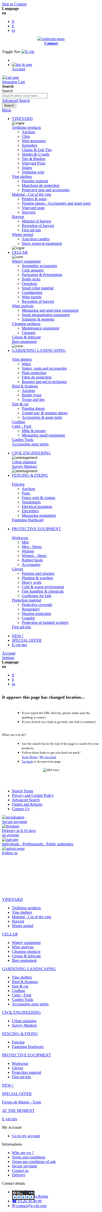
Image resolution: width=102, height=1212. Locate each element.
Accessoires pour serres (30, 444)
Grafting (18, 422)
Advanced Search (16, 100)
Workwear (20, 538)
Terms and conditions (28, 1157)
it (13, 26)
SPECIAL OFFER (27, 640)
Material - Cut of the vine (31, 194)
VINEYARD (22, 118)
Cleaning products (26, 324)
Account (8, 653)
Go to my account (26, 1136)
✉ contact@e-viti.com (29, 1206)
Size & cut (20, 404)
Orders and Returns (27, 804)
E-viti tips (19, 645)
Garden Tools (22, 440)
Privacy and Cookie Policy (33, 795)
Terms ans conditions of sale (34, 1161)
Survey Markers (24, 466)
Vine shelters (22, 176)
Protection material (26, 600)
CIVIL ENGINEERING (31, 453)
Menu (6, 110)
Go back (27, 761)
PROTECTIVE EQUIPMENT (36, 529)
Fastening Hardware (28, 520)
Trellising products (26, 127)
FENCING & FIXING (30, 475)
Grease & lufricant (26, 337)
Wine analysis (22, 306)
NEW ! (17, 636)
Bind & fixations (25, 386)
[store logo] (28, 52)
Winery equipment (26, 261)
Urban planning (24, 462)
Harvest (18, 217)
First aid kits (21, 627)
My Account (48, 757)
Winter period (22, 234)
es (13, 30)
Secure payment (24, 1166)
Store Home (29, 757)
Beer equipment (24, 341)
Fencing (18, 484)
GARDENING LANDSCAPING (39, 350)
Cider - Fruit (21, 426)
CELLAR (20, 252)
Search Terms (22, 791)
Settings (8, 658)
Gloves (17, 569)
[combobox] (25, 95)
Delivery (19, 1175)
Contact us (20, 1170)
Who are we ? (23, 1153)
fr (13, 21)
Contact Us (20, 809)
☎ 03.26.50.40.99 (27, 1201)
